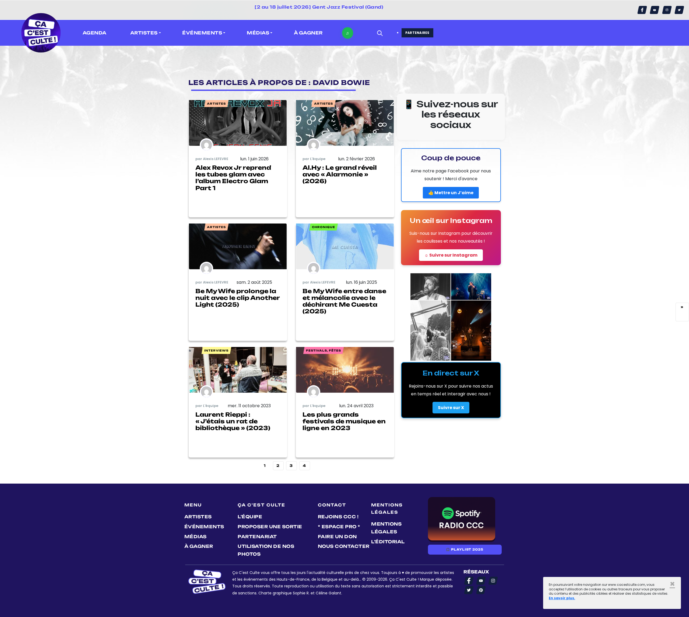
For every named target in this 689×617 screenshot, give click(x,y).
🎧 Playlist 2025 (464, 549)
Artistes (198, 516)
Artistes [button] (144, 33)
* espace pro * (339, 526)
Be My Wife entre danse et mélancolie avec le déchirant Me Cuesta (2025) (344, 301)
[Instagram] (667, 10)
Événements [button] (202, 33)
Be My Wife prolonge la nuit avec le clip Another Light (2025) (237, 298)
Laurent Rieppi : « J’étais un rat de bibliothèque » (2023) (232, 421)
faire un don (337, 536)
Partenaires (417, 32)
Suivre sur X (451, 408)
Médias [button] (258, 33)
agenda (95, 33)
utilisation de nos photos (266, 550)
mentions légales (386, 527)
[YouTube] (654, 10)
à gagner (308, 33)
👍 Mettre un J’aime (450, 193)
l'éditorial (388, 541)
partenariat (257, 536)
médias (195, 536)
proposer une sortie (270, 526)
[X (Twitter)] (679, 10)
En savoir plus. (562, 598)
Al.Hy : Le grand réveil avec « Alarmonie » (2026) (340, 174)
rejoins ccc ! (338, 516)
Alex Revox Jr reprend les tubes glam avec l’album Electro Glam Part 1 (233, 178)
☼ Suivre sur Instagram (450, 255)
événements (204, 526)
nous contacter (344, 546)
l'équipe (250, 516)
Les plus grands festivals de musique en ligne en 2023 (344, 421)
